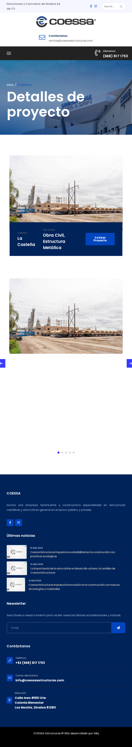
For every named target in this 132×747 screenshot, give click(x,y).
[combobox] (113, 6)
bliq (96, 733)
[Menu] (9, 53)
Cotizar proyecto (100, 239)
